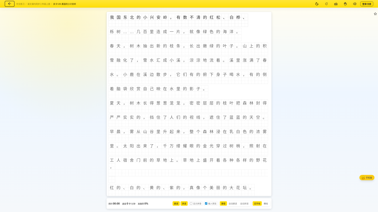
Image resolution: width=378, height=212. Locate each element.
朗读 (176, 203)
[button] (366, 177)
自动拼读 (244, 203)
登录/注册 (366, 3)
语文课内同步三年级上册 (38, 3)
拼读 (184, 203)
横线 (266, 203)
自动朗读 (233, 203)
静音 (223, 203)
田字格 (257, 203)
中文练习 (20, 3)
